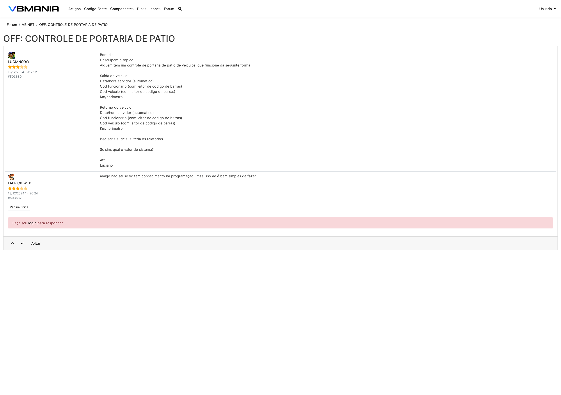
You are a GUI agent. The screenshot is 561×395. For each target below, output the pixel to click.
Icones (155, 9)
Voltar (35, 243)
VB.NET (28, 24)
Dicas (141, 9)
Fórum (169, 9)
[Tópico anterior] (12, 243)
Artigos (74, 9)
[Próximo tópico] (22, 243)
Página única (19, 207)
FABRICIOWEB (19, 183)
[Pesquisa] (180, 9)
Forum (12, 24)
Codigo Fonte (95, 9)
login (32, 223)
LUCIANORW (18, 61)
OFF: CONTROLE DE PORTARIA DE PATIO (73, 24)
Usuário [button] (546, 9)
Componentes (121, 9)
